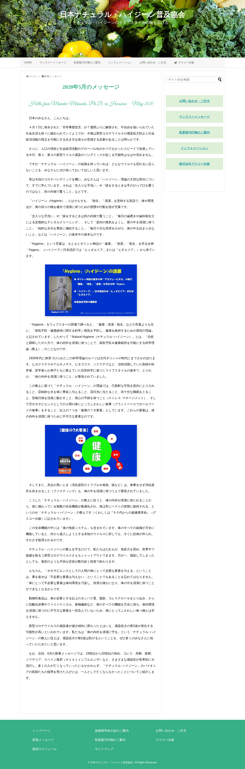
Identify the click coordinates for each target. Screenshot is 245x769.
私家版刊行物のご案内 (87, 62)
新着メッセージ (43, 739)
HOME (28, 62)
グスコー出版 (186, 62)
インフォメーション (120, 62)
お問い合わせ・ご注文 (153, 62)
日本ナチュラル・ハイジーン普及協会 (122, 14)
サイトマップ (104, 749)
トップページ (41, 730)
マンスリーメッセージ (52, 62)
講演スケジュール (44, 749)
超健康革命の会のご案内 (112, 730)
